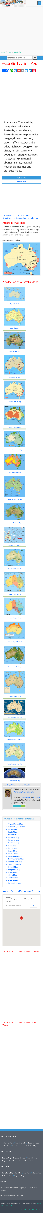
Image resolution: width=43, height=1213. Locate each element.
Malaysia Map (7, 1176)
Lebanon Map (36, 1173)
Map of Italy (6, 1161)
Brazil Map (12, 872)
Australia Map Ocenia (14, 545)
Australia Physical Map (14, 568)
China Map (12, 875)
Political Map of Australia (14, 764)
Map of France (32, 1158)
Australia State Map (14, 377)
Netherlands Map (15, 861)
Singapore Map (14, 869)
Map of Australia (14, 304)
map (9, 52)
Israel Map (12, 829)
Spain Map (12, 832)
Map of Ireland (17, 1161)
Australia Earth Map (14, 781)
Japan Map (12, 851)
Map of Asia (5, 1166)
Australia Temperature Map (14, 642)
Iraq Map (26, 1173)
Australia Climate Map (14, 427)
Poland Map (13, 867)
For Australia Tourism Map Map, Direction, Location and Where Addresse (21, 216)
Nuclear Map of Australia (14, 717)
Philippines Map (19, 1176)
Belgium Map (6, 1158)
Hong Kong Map (7, 1173)
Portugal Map (13, 840)
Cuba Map (6, 1146)
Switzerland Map (14, 883)
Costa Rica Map (31, 1146)
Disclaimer (9, 1205)
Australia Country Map (14, 696)
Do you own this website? (13, 906)
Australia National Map (14, 523)
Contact (3, 1181)
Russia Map (12, 848)
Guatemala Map (33, 1143)
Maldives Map (13, 837)
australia (17, 52)
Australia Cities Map (14, 351)
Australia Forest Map (14, 472)
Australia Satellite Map (14, 667)
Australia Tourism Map (14, 402)
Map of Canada (20, 1143)
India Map (12, 845)
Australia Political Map (14, 594)
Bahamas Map (8, 1143)
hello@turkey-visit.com (15, 1196)
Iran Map (18, 1173)
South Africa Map (15, 864)
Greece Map (13, 880)
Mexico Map (13, 853)
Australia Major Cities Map (14, 499)
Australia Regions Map (14, 618)
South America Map (16, 859)
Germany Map (13, 843)
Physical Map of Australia (14, 739)
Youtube (36, 797)
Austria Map (13, 877)
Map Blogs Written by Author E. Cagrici (17, 785)
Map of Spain (28, 1161)
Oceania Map (13, 835)
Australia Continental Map (14, 450)
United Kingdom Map (16, 827)
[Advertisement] (21, 28)
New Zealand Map (15, 856)
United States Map (15, 824)
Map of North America (8, 1136)
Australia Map (14, 328)
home (3, 52)
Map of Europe (6, 1151)
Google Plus (25, 797)
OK (34, 905)
